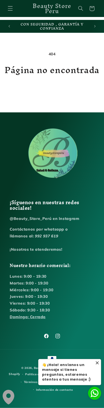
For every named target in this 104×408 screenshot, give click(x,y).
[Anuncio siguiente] (94, 26)
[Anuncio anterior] (9, 26)
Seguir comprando (52, 88)
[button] (10, 8)
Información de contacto (54, 389)
